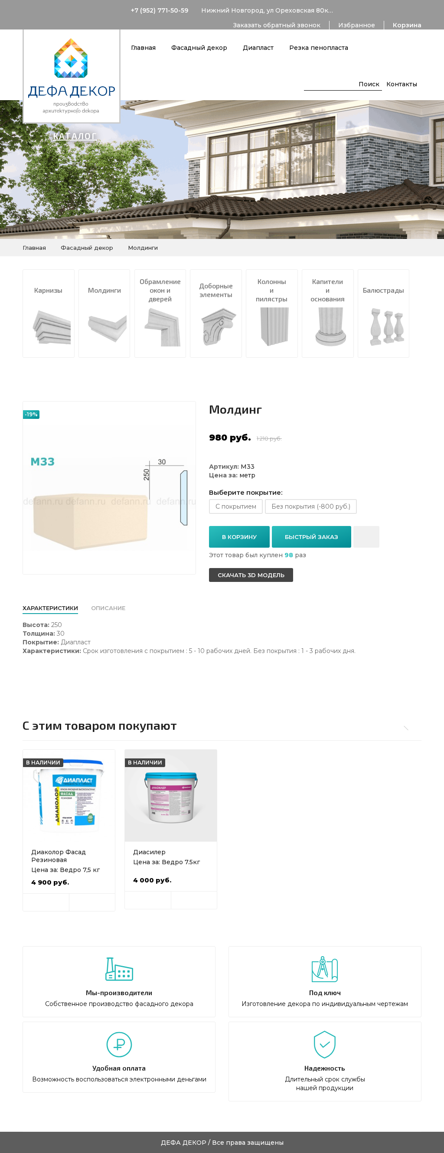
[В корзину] (46, 902)
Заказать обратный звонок (276, 25)
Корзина (407, 25)
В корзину (239, 536)
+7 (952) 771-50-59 (159, 10)
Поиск (369, 84)
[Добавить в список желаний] (366, 537)
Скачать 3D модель (251, 575)
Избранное (356, 25)
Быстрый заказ (311, 536)
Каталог (75, 136)
